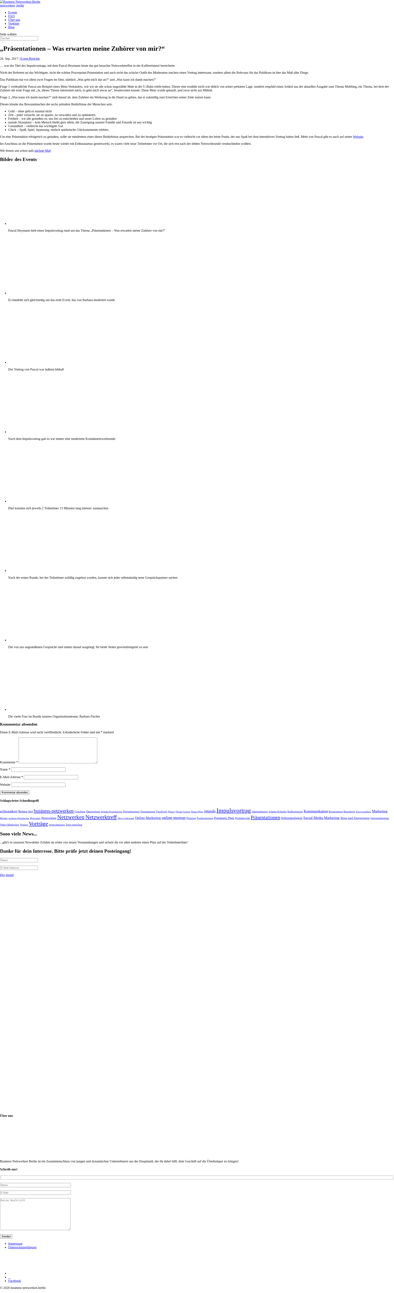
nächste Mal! (42, 150)
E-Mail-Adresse (11, 777)
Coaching (79, 811)
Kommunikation (316, 811)
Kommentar (9, 762)
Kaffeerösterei (295, 811)
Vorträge (13, 23)
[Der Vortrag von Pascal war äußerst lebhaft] (49, 362)
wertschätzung (57, 824)
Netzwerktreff (101, 817)
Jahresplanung (260, 811)
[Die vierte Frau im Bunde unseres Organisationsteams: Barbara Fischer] (49, 709)
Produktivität (242, 818)
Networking (48, 818)
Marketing (379, 811)
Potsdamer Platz (224, 818)
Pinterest (191, 818)
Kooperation (336, 811)
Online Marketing (148, 818)
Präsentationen (265, 817)
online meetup (174, 817)
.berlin (20, 5)
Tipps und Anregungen (355, 818)
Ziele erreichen (74, 824)
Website (358, 136)
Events (12, 12)
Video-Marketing (9, 824)
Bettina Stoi (25, 811)
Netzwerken (71, 817)
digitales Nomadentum (111, 812)
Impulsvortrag (233, 810)
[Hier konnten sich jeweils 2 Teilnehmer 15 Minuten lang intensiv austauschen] (49, 501)
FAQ (11, 16)
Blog (11, 27)
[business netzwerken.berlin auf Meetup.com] (39, 1273)
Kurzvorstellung (363, 812)
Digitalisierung (131, 811)
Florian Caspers (183, 812)
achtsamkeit (8, 811)
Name (5, 769)
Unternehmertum (379, 818)
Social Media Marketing (321, 818)
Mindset (4, 818)
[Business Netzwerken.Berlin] (20, 1)
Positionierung (205, 818)
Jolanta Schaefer (278, 811)
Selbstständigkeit (291, 818)
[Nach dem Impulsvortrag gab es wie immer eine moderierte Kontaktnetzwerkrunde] (49, 432)
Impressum (15, 1243)
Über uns (14, 20)
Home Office (197, 812)
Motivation (35, 818)
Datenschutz (93, 811)
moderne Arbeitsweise (18, 818)
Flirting (171, 812)
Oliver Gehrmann (126, 818)
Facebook (161, 811)
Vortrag (24, 824)
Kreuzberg (349, 811)
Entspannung (148, 811)
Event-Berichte (30, 58)
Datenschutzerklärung (22, 1247)
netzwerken (7, 5)
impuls (210, 811)
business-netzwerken (54, 810)
